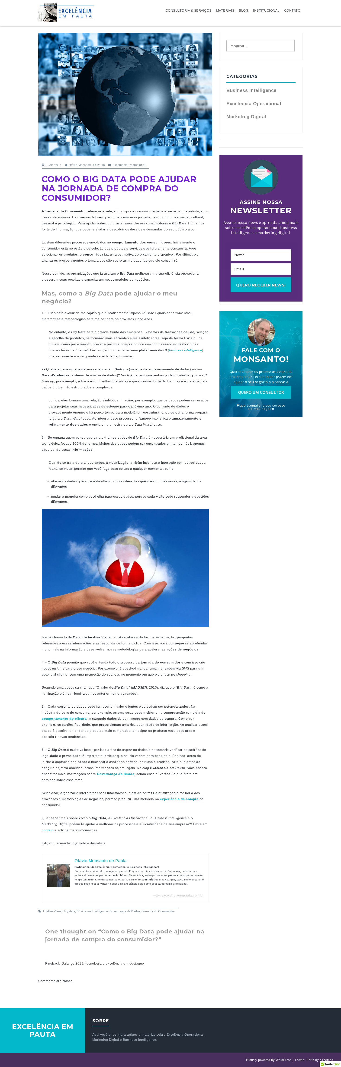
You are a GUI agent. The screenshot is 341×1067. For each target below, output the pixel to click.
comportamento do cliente (64, 718)
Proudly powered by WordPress (269, 1060)
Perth (310, 1060)
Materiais (225, 10)
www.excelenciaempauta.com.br (178, 895)
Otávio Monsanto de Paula (87, 165)
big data (69, 911)
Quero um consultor (261, 392)
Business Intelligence (251, 90)
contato (48, 830)
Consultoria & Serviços (189, 10)
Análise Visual (52, 911)
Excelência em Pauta (42, 1030)
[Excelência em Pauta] (66, 12)
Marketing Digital (246, 116)
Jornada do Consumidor (158, 911)
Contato (292, 10)
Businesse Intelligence (92, 911)
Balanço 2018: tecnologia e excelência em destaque (103, 963)
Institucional (266, 10)
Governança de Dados (124, 911)
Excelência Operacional (129, 165)
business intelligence (185, 350)
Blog (243, 10)
